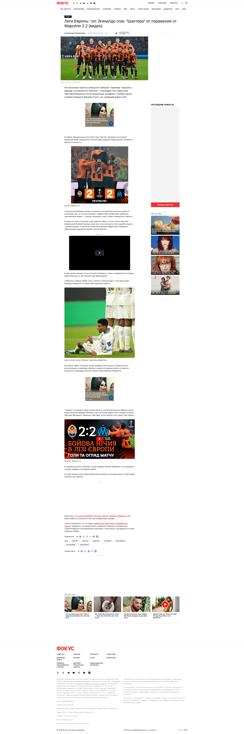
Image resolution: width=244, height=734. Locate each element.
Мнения (151, 3)
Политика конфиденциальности (135, 730)
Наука (132, 9)
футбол (85, 541)
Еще (183, 9)
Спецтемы (162, 3)
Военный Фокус (93, 9)
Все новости (65, 9)
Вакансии (111, 658)
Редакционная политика (96, 664)
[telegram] (68, 672)
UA (182, 3)
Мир (125, 9)
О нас (92, 658)
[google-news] (84, 672)
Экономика (156, 9)
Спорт (68, 16)
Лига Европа (85, 544)
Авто (177, 9)
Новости (60, 654)
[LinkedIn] (94, 3)
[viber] (79, 672)
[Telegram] (80, 3)
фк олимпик (71, 544)
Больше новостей (165, 205)
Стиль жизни (143, 9)
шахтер (75, 541)
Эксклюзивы (79, 9)
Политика (107, 9)
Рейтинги (174, 3)
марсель (97, 541)
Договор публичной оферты (78, 665)
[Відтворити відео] (99, 439)
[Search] (186, 2)
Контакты (153, 730)
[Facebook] (73, 3)
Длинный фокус (61, 659)
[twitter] (63, 672)
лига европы (121, 541)
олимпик (108, 541)
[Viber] (87, 3)
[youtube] (73, 672)
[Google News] (91, 3)
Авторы (76, 658)
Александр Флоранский (74, 33)
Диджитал (168, 9)
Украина (117, 9)
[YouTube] (84, 3)
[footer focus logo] (65, 648)
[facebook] (58, 672)
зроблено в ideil (183, 730)
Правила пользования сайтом (63, 665)
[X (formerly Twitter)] (77, 3)
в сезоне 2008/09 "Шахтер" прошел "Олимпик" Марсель (101, 516)
